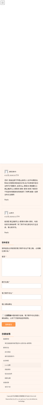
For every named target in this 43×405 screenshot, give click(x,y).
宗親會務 (6, 334)
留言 (4, 256)
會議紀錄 (6, 382)
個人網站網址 (7, 304)
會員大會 (8, 387)
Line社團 (7, 365)
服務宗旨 (6, 348)
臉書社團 (8, 378)
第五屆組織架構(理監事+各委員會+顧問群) (18, 343)
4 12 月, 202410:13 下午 (12, 217)
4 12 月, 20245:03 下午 (11, 175)
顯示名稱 (6, 282)
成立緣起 (8, 352)
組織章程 (6, 339)
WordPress (15, 399)
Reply (6, 200)
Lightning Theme (25, 399)
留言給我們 (8, 374)
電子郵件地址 (7, 293)
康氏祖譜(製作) (9, 356)
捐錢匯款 (8, 369)
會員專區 (6, 361)
